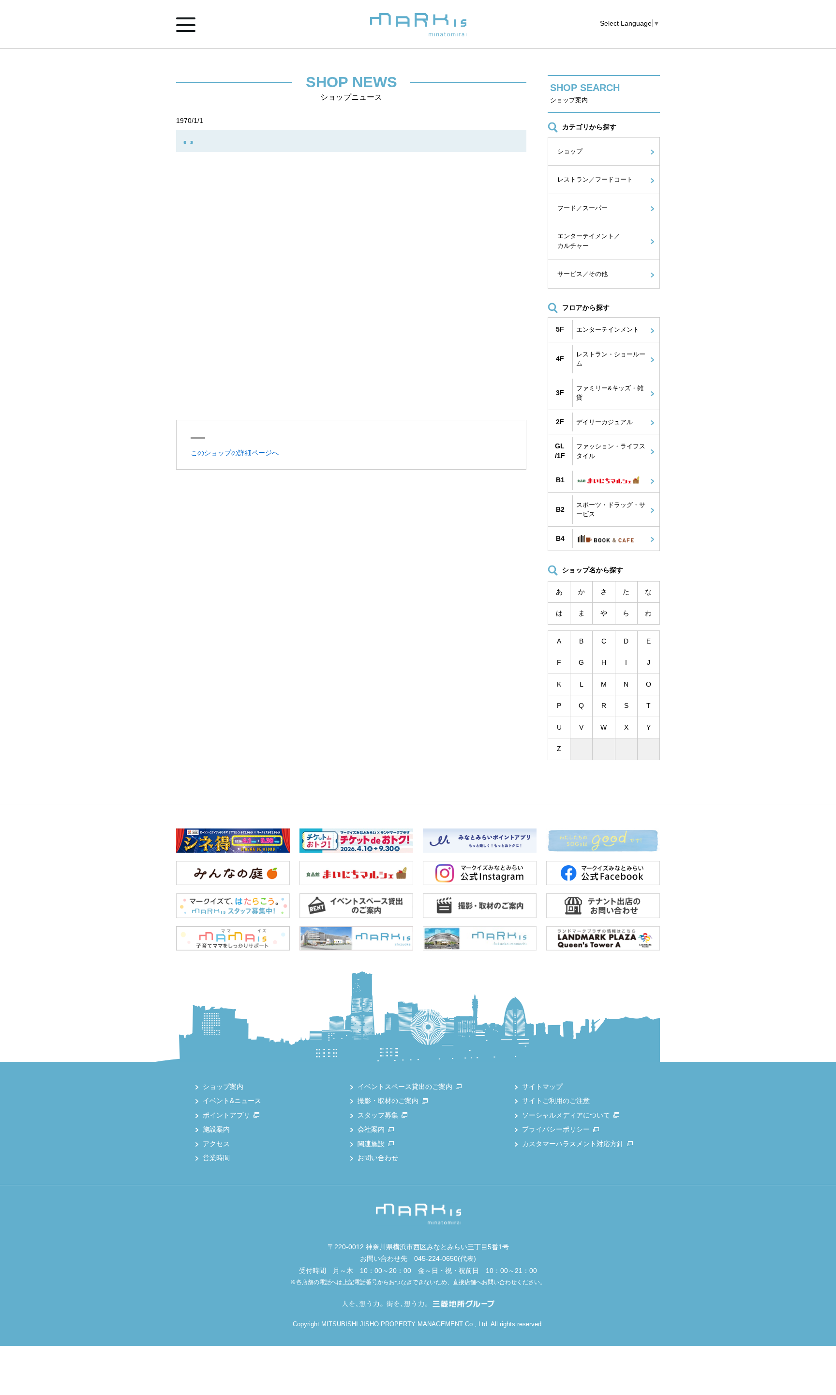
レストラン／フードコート (595, 179)
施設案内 (216, 1129)
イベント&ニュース (232, 1100)
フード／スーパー (582, 208)
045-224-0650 (436, 1258)
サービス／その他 (582, 273)
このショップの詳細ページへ (235, 453)
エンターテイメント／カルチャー (588, 240)
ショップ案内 (223, 1086)
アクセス (216, 1144)
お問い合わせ (378, 1158)
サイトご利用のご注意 (556, 1100)
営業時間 (216, 1158)
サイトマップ (542, 1086)
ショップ (569, 151)
